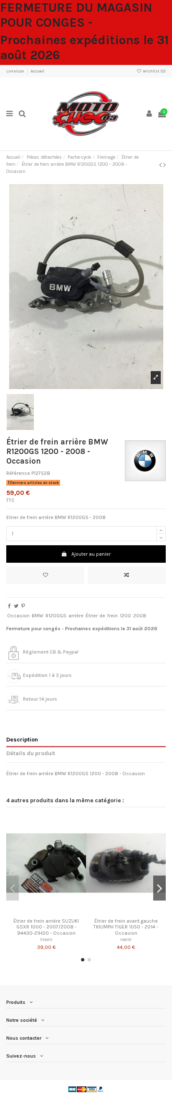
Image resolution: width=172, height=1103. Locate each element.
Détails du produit (30, 753)
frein (112, 616)
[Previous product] (161, 165)
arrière (75, 616)
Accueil (37, 71)
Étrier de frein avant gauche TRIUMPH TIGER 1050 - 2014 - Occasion (126, 927)
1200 (125, 616)
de (102, 616)
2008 (139, 616)
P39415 (46, 939)
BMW (37, 616)
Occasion (18, 616)
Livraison (15, 71)
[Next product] (164, 165)
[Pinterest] (23, 606)
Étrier (92, 616)
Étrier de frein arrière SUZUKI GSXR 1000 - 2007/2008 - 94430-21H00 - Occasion (46, 927)
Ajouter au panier (91, 554)
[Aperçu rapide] (56, 912)
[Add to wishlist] (45, 575)
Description (22, 739)
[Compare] (46, 912)
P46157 (126, 939)
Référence (18, 473)
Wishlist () (154, 71)
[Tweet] (16, 606)
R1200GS (56, 616)
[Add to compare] (127, 575)
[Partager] (9, 606)
